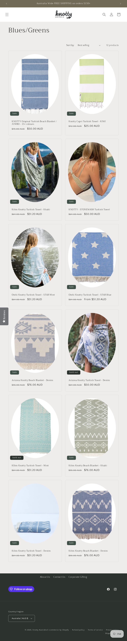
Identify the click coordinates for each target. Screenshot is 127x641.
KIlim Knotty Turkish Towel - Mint (30, 465)
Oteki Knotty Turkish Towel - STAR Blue (90, 295)
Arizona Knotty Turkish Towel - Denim (89, 380)
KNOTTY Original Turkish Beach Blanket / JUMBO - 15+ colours (34, 123)
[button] (7, 14)
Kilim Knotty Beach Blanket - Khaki (88, 465)
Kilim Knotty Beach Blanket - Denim (88, 551)
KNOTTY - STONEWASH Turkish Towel (89, 209)
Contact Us (59, 577)
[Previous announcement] (6, 3)
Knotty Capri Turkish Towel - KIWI (87, 121)
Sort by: (70, 45)
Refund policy (78, 630)
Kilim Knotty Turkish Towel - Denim (31, 551)
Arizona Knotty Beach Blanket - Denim (32, 380)
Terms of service (95, 630)
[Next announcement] (120, 3)
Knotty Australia (40, 630)
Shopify (65, 630)
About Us (45, 577)
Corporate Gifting (77, 577)
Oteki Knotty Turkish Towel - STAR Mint (33, 295)
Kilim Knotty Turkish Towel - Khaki (31, 209)
